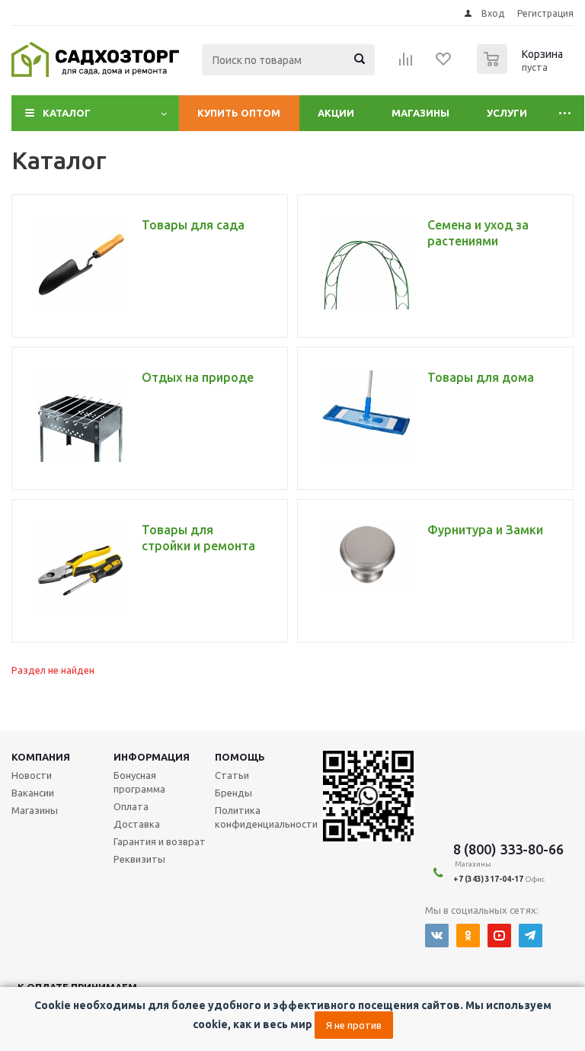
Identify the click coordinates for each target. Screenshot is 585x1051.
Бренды (233, 792)
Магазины (420, 112)
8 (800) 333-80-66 (508, 849)
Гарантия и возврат (159, 841)
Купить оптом (238, 112)
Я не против (354, 1025)
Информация (151, 756)
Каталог (67, 112)
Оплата (131, 806)
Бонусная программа (139, 782)
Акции (336, 112)
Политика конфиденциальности (266, 817)
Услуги (507, 112)
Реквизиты (139, 859)
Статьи (232, 775)
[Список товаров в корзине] (521, 69)
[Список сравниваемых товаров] (406, 64)
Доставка (136, 824)
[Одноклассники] (468, 935)
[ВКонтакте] (437, 935)
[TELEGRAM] (530, 935)
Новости (31, 775)
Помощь (240, 756)
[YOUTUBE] (499, 935)
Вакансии (32, 792)
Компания (40, 756)
